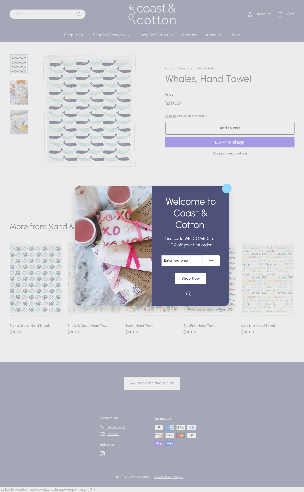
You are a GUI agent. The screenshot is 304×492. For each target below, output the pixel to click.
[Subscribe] (211, 260)
